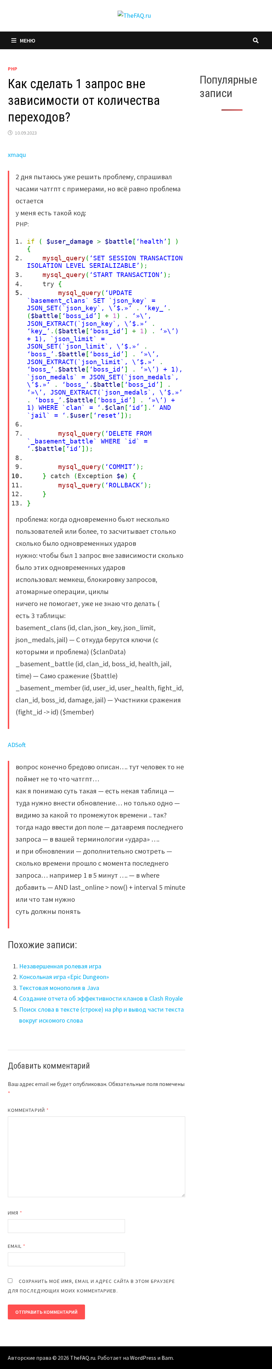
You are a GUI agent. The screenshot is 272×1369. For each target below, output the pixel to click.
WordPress (143, 1357)
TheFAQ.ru (82, 1357)
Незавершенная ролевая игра (60, 966)
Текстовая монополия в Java (59, 988)
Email (17, 1246)
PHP (12, 69)
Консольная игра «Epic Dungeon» (64, 977)
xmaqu (17, 155)
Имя (15, 1213)
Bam (167, 1357)
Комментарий (28, 1110)
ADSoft (17, 745)
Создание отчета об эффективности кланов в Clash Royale (101, 998)
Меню (27, 40)
